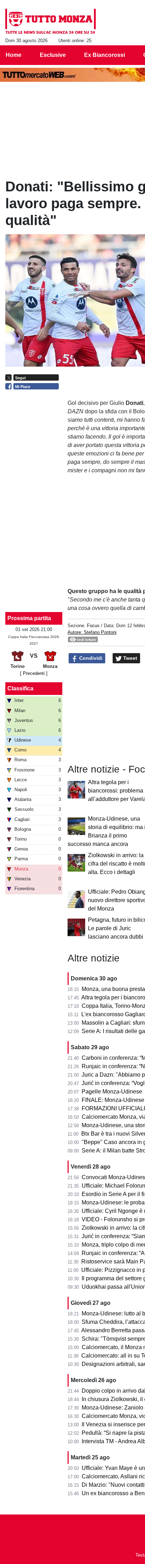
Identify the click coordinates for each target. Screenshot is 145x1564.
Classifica (20, 688)
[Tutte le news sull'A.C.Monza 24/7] (50, 21)
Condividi (90, 658)
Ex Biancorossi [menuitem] (104, 55)
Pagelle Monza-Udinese (112, 1092)
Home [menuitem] (13, 55)
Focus (93, 625)
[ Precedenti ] (34, 673)
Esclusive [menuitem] (53, 55)
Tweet (129, 658)
